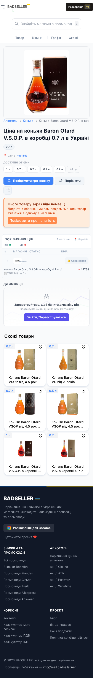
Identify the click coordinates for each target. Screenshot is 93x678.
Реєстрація (78, 6)
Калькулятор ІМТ (16, 642)
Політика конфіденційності (69, 637)
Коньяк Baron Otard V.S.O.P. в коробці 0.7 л (31, 269)
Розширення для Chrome (32, 528)
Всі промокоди (14, 560)
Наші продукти (61, 631)
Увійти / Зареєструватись (46, 317)
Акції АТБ (57, 573)
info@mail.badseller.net (59, 667)
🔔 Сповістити (76, 260)
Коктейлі (9, 618)
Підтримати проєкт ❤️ (20, 537)
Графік (56, 38)
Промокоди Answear (18, 599)
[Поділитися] (7, 190)
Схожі (73, 38)
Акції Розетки (60, 579)
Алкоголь (12, 120)
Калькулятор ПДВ (16, 635)
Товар (19, 38)
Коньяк (30, 120)
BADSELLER (18, 498)
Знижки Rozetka (15, 567)
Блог (53, 618)
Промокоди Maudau (18, 573)
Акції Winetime (60, 586)
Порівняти (73, 180)
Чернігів (21, 155)
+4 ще (73, 169)
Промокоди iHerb (16, 586)
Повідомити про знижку (31, 180)
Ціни (37, 38)
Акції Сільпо (59, 567)
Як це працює (60, 624)
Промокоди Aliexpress (19, 592)
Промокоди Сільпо (17, 579)
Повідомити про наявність (32, 220)
